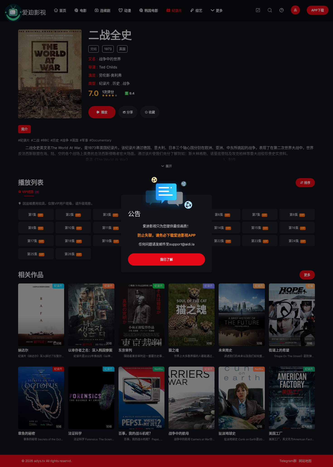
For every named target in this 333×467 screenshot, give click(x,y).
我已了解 (166, 259)
